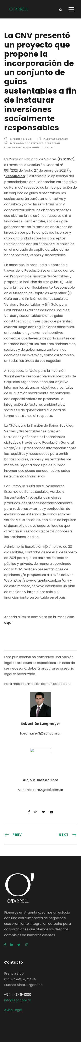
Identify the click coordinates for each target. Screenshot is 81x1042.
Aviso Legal (13, 1010)
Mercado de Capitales (26, 143)
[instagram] (26, 944)
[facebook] (5, 944)
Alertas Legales (56, 138)
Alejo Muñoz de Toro (38, 147)
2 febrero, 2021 (21, 138)
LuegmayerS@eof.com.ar (40, 733)
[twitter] (19, 944)
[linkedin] (11, 944)
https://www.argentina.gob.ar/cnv (41, 580)
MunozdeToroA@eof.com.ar (40, 789)
